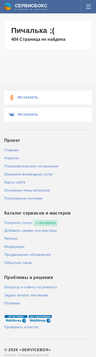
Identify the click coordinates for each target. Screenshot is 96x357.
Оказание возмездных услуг (28, 174)
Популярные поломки (23, 198)
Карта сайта (14, 182)
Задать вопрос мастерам (26, 295)
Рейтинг (11, 238)
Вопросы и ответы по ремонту (30, 287)
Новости (11, 158)
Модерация (14, 246)
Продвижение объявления (27, 254)
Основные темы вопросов (27, 190)
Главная (11, 150)
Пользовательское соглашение (31, 166)
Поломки (12, 303)
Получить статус (18, 222)
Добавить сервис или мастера (30, 230)
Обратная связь (18, 262)
